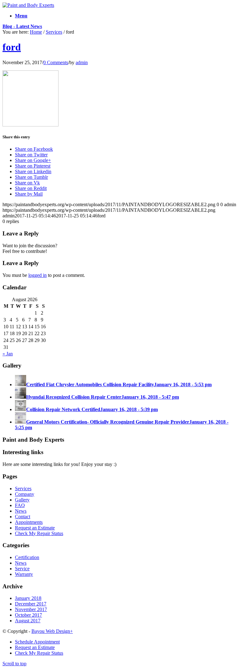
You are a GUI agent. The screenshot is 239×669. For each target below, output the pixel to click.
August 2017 (27, 620)
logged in (37, 275)
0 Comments (55, 62)
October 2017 (28, 615)
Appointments (29, 522)
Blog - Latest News (22, 26)
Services (54, 32)
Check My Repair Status (39, 533)
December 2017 (30, 603)
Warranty (24, 574)
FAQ (20, 505)
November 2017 (31, 609)
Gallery (22, 499)
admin (82, 62)
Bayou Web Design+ (52, 631)
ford (11, 47)
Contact (22, 516)
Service (22, 568)
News (20, 511)
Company (24, 494)
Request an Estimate (35, 527)
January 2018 (28, 598)
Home (36, 32)
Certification (27, 557)
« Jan (7, 353)
